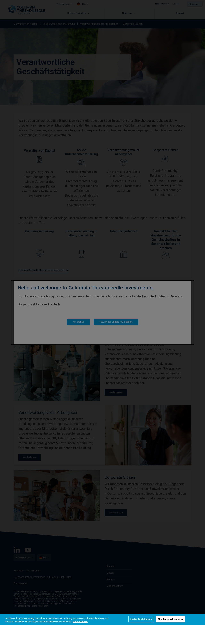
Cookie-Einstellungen (141, 619)
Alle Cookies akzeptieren (170, 619)
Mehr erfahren (80, 621)
